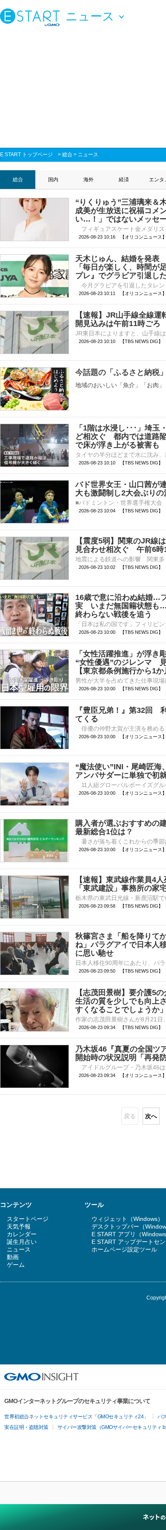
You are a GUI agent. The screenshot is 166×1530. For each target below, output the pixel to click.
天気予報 (19, 1226)
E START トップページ (26, 155)
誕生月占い (22, 1241)
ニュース (88, 155)
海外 (88, 180)
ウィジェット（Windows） (127, 1218)
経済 (124, 180)
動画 (13, 1257)
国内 (53, 180)
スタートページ (28, 1218)
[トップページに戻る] (32, 17)
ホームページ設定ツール (124, 1249)
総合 (67, 155)
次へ (151, 1116)
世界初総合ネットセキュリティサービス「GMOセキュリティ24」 (76, 1417)
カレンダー (22, 1234)
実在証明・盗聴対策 (26, 1427)
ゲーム (16, 1264)
